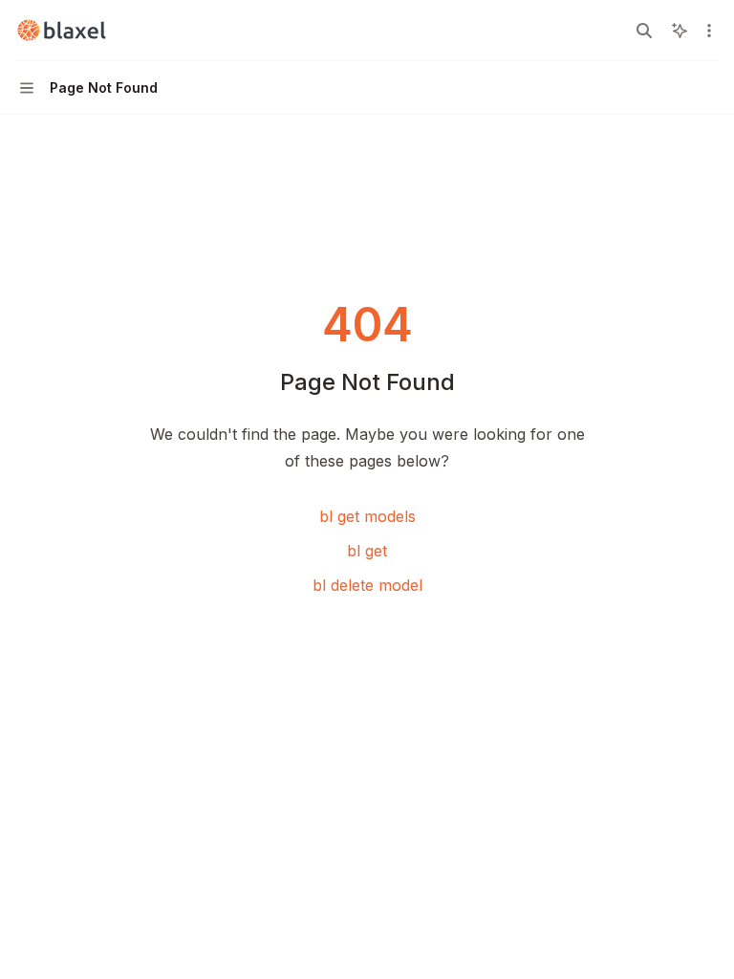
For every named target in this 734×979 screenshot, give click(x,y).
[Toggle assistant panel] (679, 30)
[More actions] (709, 30)
